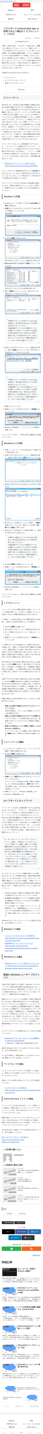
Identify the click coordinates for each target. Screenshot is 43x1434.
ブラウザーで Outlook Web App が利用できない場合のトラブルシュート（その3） (28, 1199)
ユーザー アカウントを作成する (16, 1088)
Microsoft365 (12, 1174)
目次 (19, 89)
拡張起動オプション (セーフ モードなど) (19, 943)
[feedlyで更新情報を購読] (11, 1249)
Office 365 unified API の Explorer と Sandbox (28, 1189)
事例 (31, 1421)
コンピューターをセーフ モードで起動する (20, 936)
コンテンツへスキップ (7, 1)
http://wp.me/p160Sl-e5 (15, 1041)
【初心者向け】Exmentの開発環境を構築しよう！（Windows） (28, 1171)
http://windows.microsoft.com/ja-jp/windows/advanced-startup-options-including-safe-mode (21, 948)
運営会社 (12, 1427)
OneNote (13, 1183)
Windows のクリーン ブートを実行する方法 (20, 163)
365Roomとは (12, 1424)
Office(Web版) (9, 1222)
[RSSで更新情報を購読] (31, 1249)
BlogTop (11, 1421)
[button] (28, 1237)
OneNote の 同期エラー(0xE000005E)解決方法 (25, 1180)
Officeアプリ (20, 1222)
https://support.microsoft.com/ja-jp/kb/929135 (21, 166)
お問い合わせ (31, 1427)
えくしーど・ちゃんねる (31, 1424)
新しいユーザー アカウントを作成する (15, 1137)
